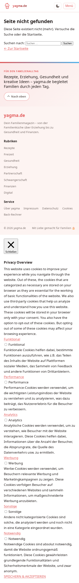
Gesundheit (11, 160)
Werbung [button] (11, 458)
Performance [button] (14, 377)
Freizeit (9, 154)
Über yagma (12, 208)
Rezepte (9, 148)
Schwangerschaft (15, 180)
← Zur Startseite (16, 48)
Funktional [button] (12, 339)
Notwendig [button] (12, 533)
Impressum (31, 208)
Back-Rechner (13, 214)
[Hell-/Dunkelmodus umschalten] (57, 6)
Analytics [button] (10, 414)
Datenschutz (50, 208)
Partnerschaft (13, 173)
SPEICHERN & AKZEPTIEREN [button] (25, 576)
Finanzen (10, 186)
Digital (8, 192)
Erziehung (10, 167)
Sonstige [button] (10, 506)
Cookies (67, 208)
